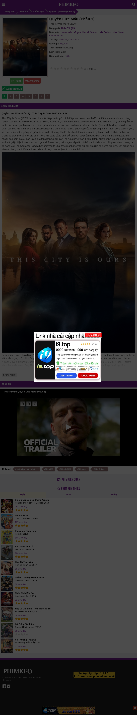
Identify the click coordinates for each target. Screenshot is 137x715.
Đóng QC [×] (93, 335)
